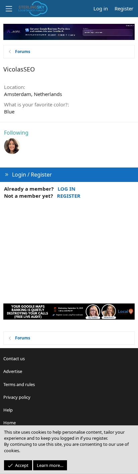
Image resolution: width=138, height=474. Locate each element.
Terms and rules (19, 384)
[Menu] (8, 9)
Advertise (12, 371)
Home (9, 423)
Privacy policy (16, 397)
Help (8, 410)
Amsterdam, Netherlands (33, 94)
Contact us (14, 359)
